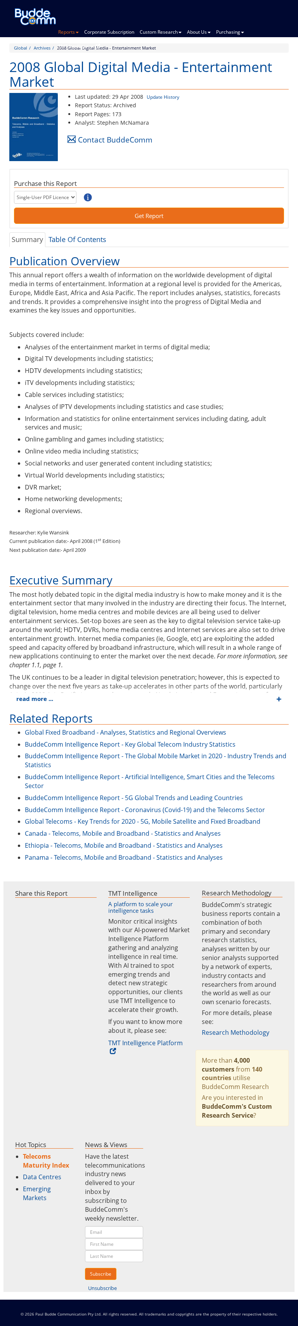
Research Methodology (235, 1032)
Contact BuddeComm (115, 139)
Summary (27, 239)
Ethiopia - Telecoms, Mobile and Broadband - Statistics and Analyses (124, 845)
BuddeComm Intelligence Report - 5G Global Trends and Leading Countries (134, 798)
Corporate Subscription (109, 32)
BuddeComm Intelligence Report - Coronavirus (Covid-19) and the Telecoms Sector (145, 810)
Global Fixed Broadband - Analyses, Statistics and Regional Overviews (125, 732)
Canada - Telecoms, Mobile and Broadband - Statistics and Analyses (123, 833)
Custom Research (159, 32)
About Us (197, 32)
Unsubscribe (102, 1288)
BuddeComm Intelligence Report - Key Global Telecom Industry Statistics (130, 744)
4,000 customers (226, 1065)
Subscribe (100, 1274)
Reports (66, 32)
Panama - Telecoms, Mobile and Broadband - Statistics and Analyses (124, 857)
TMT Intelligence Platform (145, 1043)
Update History (163, 97)
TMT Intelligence (76, 46)
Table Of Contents (77, 239)
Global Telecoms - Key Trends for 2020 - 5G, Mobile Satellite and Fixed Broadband (142, 821)
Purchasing (228, 32)
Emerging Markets (37, 1193)
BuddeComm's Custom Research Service (237, 1111)
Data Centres (42, 1177)
